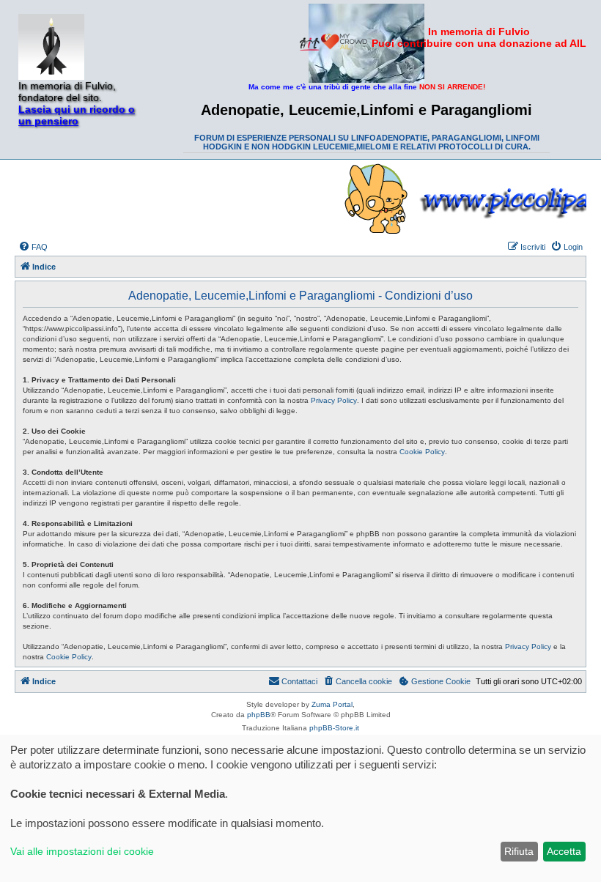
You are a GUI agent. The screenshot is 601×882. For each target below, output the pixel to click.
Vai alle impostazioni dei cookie (82, 851)
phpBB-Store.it (334, 728)
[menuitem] (33, 247)
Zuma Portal (332, 704)
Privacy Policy (334, 400)
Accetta (564, 851)
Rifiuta (519, 851)
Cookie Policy (422, 452)
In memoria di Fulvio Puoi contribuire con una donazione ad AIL (479, 37)
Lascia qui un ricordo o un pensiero (76, 115)
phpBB (258, 715)
